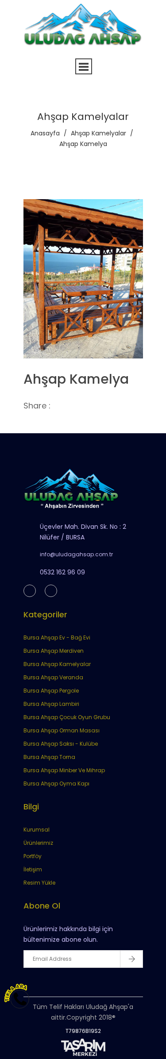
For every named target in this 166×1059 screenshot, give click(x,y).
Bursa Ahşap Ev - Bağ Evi (56, 637)
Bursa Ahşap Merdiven (53, 651)
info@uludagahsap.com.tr (76, 554)
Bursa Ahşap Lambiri (51, 704)
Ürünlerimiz (38, 843)
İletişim (32, 869)
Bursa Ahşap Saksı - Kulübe (60, 743)
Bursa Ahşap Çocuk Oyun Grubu (66, 717)
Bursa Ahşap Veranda (53, 677)
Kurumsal (36, 829)
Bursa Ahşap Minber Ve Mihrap (64, 770)
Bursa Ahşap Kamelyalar (57, 664)
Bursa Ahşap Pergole (51, 690)
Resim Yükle (39, 882)
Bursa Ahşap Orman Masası (61, 730)
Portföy (32, 856)
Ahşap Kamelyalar (98, 133)
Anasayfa (45, 133)
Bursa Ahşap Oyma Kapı (56, 783)
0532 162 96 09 (62, 572)
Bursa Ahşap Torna (49, 757)
